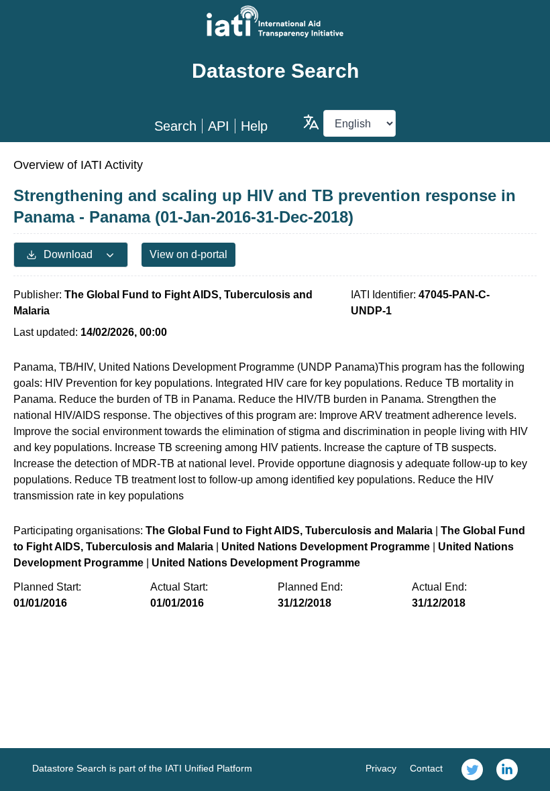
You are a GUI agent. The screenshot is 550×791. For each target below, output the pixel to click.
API (218, 126)
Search (175, 126)
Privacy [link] (381, 768)
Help (254, 126)
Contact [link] (426, 768)
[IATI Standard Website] (275, 21)
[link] (472, 769)
